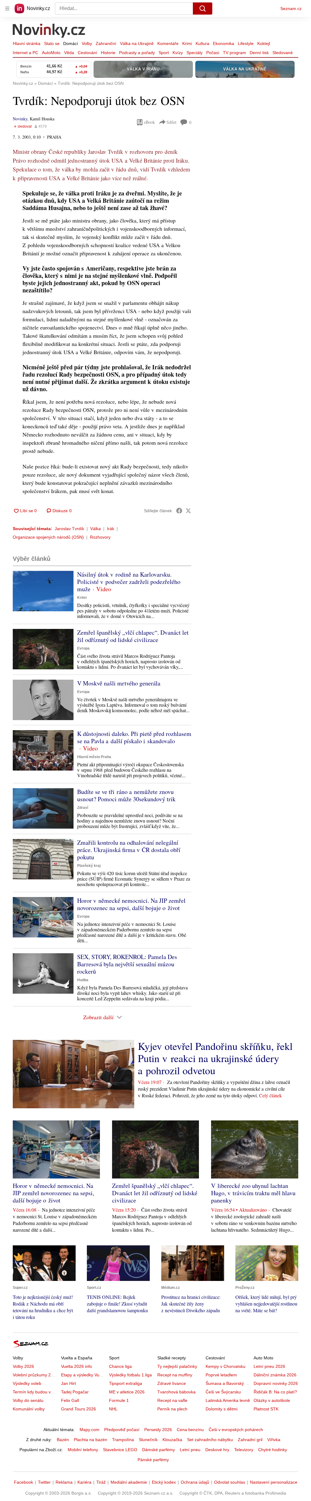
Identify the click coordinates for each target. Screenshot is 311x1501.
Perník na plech (172, 1408)
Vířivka (273, 1439)
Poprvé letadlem (221, 1374)
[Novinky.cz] (49, 31)
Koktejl (263, 43)
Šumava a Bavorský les (228, 1383)
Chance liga (120, 1366)
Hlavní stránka (26, 43)
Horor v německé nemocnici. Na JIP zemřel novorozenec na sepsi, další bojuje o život (131, 904)
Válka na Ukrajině (137, 43)
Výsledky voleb (27, 1383)
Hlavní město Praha (94, 757)
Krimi (187, 43)
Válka (95, 528)
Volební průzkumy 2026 (35, 1374)
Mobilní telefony (83, 1449)
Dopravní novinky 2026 (276, 1383)
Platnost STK (266, 1408)
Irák (110, 528)
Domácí (70, 43)
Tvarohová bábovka (176, 1391)
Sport (164, 52)
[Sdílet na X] (188, 511)
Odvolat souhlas (229, 1482)
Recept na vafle (172, 1400)
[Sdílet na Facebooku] (179, 511)
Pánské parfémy (153, 1459)
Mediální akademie (129, 1482)
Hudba (82, 980)
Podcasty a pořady (137, 52)
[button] (43, 591)
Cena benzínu (190, 1429)
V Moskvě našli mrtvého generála (118, 683)
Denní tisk (259, 52)
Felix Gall (70, 1400)
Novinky (20, 119)
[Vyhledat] (202, 8)
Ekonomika (223, 43)
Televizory (243, 1449)
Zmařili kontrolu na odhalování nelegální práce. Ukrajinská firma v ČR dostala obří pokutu (128, 849)
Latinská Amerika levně (228, 1400)
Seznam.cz (291, 8)
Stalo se (52, 43)
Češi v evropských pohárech (236, 1429)
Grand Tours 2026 (78, 1408)
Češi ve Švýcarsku (223, 1391)
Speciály (194, 52)
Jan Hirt (68, 1383)
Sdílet (171, 122)
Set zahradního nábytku (210, 1439)
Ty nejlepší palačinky (177, 1366)
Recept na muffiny (174, 1374)
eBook (149, 122)
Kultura (202, 43)
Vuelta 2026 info (76, 1366)
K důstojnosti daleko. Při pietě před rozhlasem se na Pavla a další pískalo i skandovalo (134, 737)
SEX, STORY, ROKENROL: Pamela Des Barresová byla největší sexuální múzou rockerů (127, 964)
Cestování (87, 52)
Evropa (83, 648)
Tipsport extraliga (125, 1383)
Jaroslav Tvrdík (69, 528)
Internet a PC (25, 52)
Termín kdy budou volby (36, 1391)
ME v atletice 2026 (127, 1391)
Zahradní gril (250, 1439)
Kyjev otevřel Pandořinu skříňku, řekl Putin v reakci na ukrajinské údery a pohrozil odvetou (215, 1058)
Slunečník (148, 1439)
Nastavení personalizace (273, 1482)
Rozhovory (100, 537)
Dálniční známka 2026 (275, 1374)
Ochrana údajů (195, 1482)
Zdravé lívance (171, 1383)
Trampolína (123, 1439)
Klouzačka (172, 1439)
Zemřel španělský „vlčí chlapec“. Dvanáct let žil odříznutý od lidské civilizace (133, 636)
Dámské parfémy (158, 1449)
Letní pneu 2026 (269, 1366)
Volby (87, 43)
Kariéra (84, 1482)
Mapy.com (89, 1429)
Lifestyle (246, 43)
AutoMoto (51, 52)
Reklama (64, 1482)
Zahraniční (106, 43)
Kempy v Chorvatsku (225, 1366)
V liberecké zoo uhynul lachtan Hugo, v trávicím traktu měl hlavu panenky (253, 1193)
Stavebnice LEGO (120, 1449)
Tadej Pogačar (75, 1391)
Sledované (282, 52)
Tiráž (101, 1482)
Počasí (212, 52)
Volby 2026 (23, 1366)
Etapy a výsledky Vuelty (83, 1374)
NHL (113, 1408)
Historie (108, 52)
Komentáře (168, 43)
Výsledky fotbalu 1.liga (130, 1374)
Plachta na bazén (90, 1439)
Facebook (23, 1482)
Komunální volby (29, 1408)
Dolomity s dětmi (222, 1408)
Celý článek (270, 1095)
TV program (234, 52)
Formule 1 (119, 1400)
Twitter (44, 1482)
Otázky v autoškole (272, 1400)
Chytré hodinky (272, 1449)
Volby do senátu (28, 1400)
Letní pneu (190, 1449)
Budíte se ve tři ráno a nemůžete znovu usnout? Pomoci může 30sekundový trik (126, 795)
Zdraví (82, 808)
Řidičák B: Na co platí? (275, 1391)
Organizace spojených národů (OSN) (48, 537)
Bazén (63, 1439)
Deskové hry (217, 1449)
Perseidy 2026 (158, 1429)
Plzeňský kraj (89, 866)
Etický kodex (164, 1482)
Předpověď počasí (121, 1429)
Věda (69, 52)
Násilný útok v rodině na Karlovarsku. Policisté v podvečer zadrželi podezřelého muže (128, 581)
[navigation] (7, 8)
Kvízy (178, 52)
